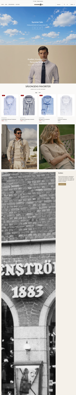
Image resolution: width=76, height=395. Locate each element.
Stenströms (4, 117)
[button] (72, 4)
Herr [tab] (36, 92)
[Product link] (9, 105)
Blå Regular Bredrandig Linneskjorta (27, 119)
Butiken (18, 4)
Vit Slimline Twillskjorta (62, 119)
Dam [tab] (40, 92)
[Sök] (64, 4)
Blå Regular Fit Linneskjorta (44, 119)
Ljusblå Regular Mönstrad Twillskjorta (8, 119)
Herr (2, 4)
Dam (6, 4)
